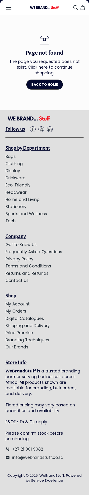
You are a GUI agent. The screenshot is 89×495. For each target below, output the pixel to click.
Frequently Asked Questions (33, 252)
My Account (17, 304)
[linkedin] (50, 129)
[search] (76, 7)
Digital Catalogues (24, 318)
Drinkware (15, 178)
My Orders (15, 311)
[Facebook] (33, 129)
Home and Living (22, 199)
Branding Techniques (27, 340)
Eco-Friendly (18, 185)
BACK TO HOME (44, 84)
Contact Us (16, 280)
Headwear (16, 192)
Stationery (16, 206)
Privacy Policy (19, 259)
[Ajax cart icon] (82, 7)
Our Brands (16, 347)
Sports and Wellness (26, 214)
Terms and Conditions (28, 266)
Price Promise (19, 333)
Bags (10, 156)
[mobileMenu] (9, 7)
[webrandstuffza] (44, 7)
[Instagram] (41, 129)
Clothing (14, 163)
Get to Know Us (21, 244)
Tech (10, 221)
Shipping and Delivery (27, 325)
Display (12, 171)
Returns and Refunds (26, 273)
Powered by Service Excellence (54, 478)
